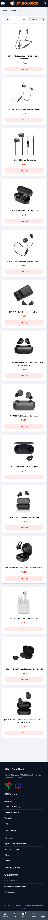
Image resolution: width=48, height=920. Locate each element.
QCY (22, 11)
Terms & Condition (11, 849)
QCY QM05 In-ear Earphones (24, 160)
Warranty (8, 818)
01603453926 (12, 881)
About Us (8, 801)
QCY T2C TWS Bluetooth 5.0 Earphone (24, 466)
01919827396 (12, 875)
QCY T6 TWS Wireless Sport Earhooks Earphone (24, 568)
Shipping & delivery (12, 807)
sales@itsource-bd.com (16, 886)
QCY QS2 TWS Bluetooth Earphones (24, 211)
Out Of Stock (24, 69)
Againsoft (24, 908)
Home (4, 11)
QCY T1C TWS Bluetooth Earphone (24, 416)
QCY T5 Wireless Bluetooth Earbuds (24, 517)
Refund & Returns (11, 812)
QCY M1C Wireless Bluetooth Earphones (24, 109)
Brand (13, 11)
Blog (6, 824)
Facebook (10, 892)
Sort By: (25, 20)
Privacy (7, 855)
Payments (8, 838)
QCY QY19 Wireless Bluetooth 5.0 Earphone (24, 261)
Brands (7, 861)
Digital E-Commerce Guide (15, 844)
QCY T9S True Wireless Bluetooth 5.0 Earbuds (24, 669)
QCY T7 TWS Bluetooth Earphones (24, 618)
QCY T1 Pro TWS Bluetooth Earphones (24, 312)
